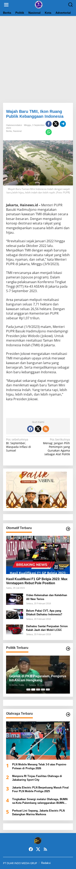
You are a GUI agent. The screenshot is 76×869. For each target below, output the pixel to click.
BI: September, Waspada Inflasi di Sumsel (18, 445)
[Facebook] (30, 429)
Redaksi (46, 863)
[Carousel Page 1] (28, 689)
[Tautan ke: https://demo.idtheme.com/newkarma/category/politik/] (68, 648)
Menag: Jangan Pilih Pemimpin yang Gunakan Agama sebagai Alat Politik (56, 447)
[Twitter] (38, 429)
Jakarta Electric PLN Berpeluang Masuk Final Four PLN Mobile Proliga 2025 (40, 789)
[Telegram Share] (63, 124)
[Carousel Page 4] (43, 689)
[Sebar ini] (49, 124)
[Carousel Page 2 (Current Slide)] (33, 689)
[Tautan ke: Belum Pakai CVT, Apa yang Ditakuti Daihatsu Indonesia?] (14, 614)
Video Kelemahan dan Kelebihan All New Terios (46, 597)
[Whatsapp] (49, 132)
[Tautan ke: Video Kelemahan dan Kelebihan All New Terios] (14, 599)
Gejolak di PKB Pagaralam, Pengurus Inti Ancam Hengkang (37, 678)
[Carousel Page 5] (48, 689)
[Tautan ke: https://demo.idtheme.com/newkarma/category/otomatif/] (68, 528)
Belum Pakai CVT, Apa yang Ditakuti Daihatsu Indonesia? (44, 612)
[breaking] (39, 4)
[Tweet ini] (56, 124)
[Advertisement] (38, 59)
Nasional (17, 131)
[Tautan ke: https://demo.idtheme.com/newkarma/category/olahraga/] (68, 714)
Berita (9, 131)
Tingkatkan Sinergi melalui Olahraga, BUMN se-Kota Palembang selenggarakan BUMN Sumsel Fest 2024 (39, 801)
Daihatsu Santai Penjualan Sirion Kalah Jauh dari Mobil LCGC (47, 628)
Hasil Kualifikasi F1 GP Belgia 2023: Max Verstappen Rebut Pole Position (36, 581)
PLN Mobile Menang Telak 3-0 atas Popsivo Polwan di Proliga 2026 (39, 766)
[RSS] (46, 429)
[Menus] (6, 4)
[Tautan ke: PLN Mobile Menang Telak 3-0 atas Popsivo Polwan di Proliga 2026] (38, 740)
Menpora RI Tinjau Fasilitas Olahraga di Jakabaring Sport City (37, 778)
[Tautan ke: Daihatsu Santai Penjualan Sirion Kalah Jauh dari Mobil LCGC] (14, 629)
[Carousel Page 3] (38, 689)
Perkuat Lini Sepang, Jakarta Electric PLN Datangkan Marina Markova (38, 812)
